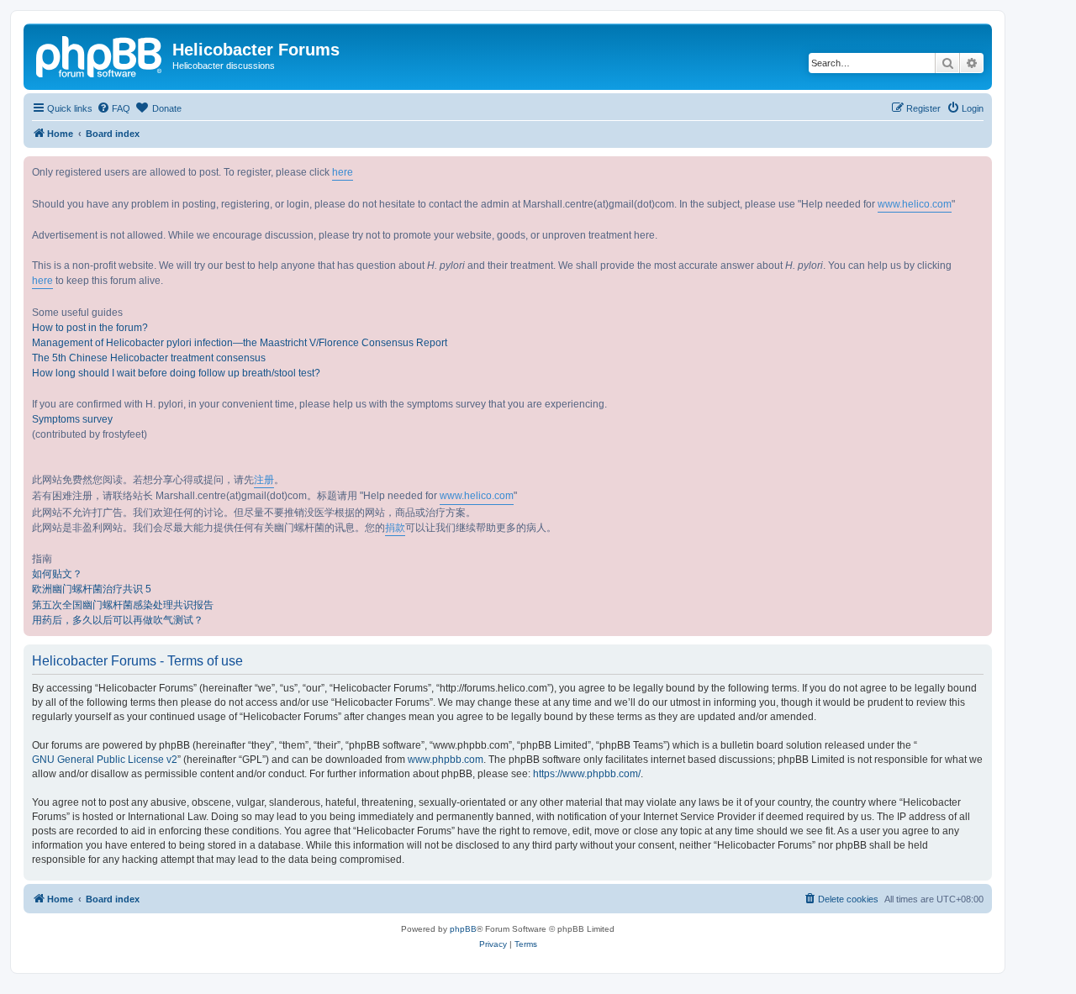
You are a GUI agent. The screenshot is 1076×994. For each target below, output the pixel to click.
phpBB (463, 929)
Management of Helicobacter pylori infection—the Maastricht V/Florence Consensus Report (239, 343)
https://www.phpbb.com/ (587, 774)
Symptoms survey (72, 419)
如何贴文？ (57, 574)
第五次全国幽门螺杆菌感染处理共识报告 (123, 605)
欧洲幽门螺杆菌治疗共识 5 (91, 589)
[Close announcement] (978, 170)
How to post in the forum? (90, 328)
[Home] (100, 55)
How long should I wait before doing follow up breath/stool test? (176, 373)
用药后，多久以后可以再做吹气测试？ (117, 620)
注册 (264, 480)
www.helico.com (915, 204)
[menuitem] (113, 108)
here (342, 172)
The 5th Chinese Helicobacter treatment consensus (149, 358)
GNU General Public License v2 (104, 759)
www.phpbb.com (445, 759)
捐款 (395, 528)
